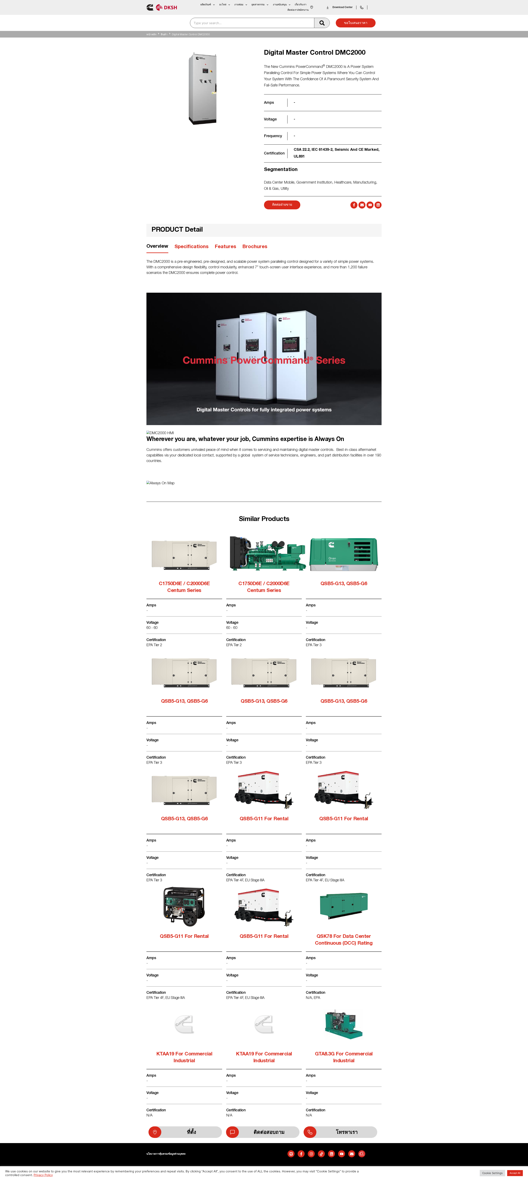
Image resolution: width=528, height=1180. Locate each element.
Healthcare (342, 183)
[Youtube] (370, 205)
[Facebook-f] (353, 205)
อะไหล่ (222, 5)
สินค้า (164, 34)
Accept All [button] (515, 1173)
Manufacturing (364, 183)
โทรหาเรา (347, 1132)
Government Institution (314, 183)
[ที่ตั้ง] (155, 1132)
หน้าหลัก (151, 34)
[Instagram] (311, 1153)
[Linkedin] (378, 205)
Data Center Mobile (279, 183)
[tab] (157, 248)
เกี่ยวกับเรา (300, 5)
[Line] (291, 1153)
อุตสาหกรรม (258, 5)
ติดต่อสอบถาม (269, 1132)
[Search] (322, 23)
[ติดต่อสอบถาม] (232, 1132)
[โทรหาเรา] (310, 1132)
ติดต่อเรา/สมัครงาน (298, 10)
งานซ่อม (238, 5)
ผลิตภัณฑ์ (205, 5)
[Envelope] (361, 205)
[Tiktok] (321, 1153)
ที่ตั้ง (191, 1132)
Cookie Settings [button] (492, 1173)
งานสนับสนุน (280, 5)
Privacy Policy (43, 1175)
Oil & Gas (271, 189)
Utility (285, 189)
